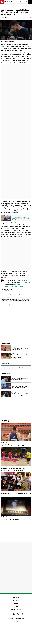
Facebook (10, 300)
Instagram (15, 300)
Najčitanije (6, 343)
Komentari (6, 363)
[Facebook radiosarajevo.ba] (9, 614)
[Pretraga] (23, 1)
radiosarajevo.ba (20, 618)
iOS (24, 299)
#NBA (12, 305)
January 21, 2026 (5, 291)
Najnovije (6, 420)
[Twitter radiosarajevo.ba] (13, 614)
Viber (26, 300)
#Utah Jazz (18, 305)
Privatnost (16, 606)
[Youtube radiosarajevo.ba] (22, 614)
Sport (2, 7)
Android (21, 299)
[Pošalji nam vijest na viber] (18, 614)
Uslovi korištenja (16, 609)
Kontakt (16, 603)
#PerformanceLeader (25, 282)
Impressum (16, 600)
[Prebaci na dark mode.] (21, 1)
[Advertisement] (16, 131)
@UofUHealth (17, 284)
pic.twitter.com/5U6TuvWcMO (14, 286)
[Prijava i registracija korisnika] (25, 1)
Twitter (6, 300)
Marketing (16, 597)
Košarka (7, 7)
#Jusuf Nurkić (4, 305)
